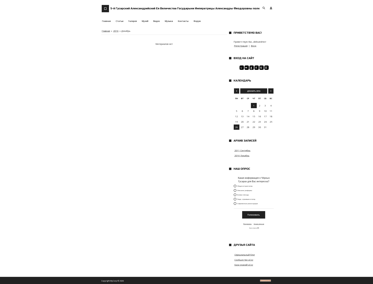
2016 (115, 30)
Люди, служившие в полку (246, 199)
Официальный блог (244, 254)
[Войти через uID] (241, 67)
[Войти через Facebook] (251, 67)
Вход (253, 45)
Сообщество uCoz (243, 259)
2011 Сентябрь (242, 150)
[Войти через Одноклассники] (266, 67)
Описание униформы (244, 190)
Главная (106, 30)
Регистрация (241, 45)
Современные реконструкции (247, 203)
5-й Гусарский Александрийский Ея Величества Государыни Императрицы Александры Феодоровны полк (185, 8)
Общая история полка (245, 186)
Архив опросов (259, 224)
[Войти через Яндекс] (256, 67)
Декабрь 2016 (253, 91)
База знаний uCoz (243, 264)
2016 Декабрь (241, 155)
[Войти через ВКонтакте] (246, 67)
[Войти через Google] (261, 67)
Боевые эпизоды (243, 195)
